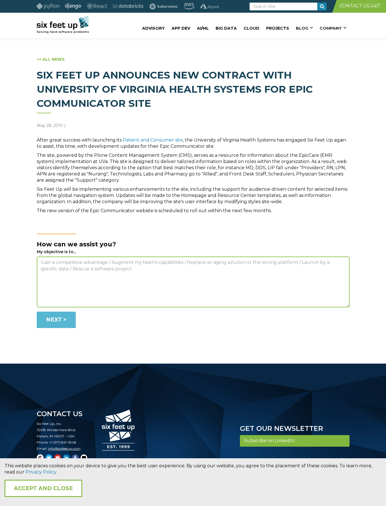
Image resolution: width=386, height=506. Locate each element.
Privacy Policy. (41, 472)
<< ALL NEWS (51, 59)
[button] (304, 28)
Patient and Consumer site (153, 140)
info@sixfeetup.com (64, 448)
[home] (62, 24)
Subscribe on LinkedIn (269, 440)
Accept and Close (43, 488)
